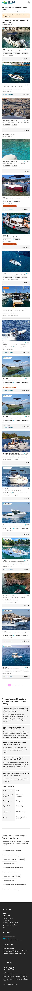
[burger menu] (26, 2)
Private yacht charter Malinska (11, 876)
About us (5, 913)
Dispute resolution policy (9, 924)
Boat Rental (7, 11)
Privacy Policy (6, 915)
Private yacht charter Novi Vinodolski (13, 859)
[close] (28, 15)
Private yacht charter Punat (10, 889)
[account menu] (28, 2)
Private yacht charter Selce (10, 855)
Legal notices (6, 920)
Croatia (12, 11)
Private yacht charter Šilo (10, 863)
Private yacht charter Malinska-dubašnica (14, 884)
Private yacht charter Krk (10, 880)
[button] (18, 82)
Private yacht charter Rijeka (10, 872)
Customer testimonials (9, 936)
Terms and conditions (8, 918)
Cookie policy (6, 917)
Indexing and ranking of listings (10, 922)
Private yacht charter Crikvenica (12, 850)
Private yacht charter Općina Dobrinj (13, 867)
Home (3, 11)
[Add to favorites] (28, 28)
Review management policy (9, 925)
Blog (4, 927)
